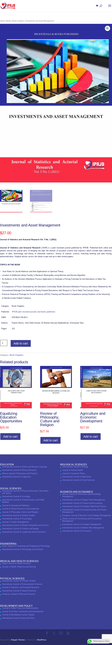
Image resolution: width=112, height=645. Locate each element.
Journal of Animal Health (72, 470)
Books (8, 21)
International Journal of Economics (77, 531)
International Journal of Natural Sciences (19, 591)
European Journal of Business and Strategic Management (86, 515)
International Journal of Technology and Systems (22, 549)
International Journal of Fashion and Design (20, 528)
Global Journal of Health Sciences (16, 563)
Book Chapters (18, 21)
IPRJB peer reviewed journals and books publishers (33, 312)
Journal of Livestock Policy (73, 473)
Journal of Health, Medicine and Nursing (19, 567)
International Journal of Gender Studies (18, 515)
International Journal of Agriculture (76, 477)
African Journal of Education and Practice (19, 473)
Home (2, 21)
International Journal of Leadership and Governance (24, 532)
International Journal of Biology (75, 467)
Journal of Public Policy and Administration (20, 608)
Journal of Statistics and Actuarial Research (20, 587)
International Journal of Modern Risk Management (83, 528)
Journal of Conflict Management (15, 522)
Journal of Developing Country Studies (18, 615)
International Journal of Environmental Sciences (22, 584)
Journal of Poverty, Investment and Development (22, 611)
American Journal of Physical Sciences (18, 594)
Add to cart (21, 343)
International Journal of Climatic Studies (19, 581)
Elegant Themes (18, 640)
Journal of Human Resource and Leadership (20, 509)
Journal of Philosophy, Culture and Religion (20, 512)
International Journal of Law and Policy (18, 618)
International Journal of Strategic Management (81, 524)
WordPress (41, 640)
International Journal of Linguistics (16, 477)
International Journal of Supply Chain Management (83, 500)
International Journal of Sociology (16, 496)
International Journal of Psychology (17, 519)
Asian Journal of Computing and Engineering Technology (26, 546)
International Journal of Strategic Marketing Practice (84, 506)
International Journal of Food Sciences (78, 480)
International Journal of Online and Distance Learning (24, 467)
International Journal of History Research (19, 470)
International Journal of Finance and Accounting (82, 503)
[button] (107, 28)
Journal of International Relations (16, 505)
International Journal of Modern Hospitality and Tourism (25, 525)
